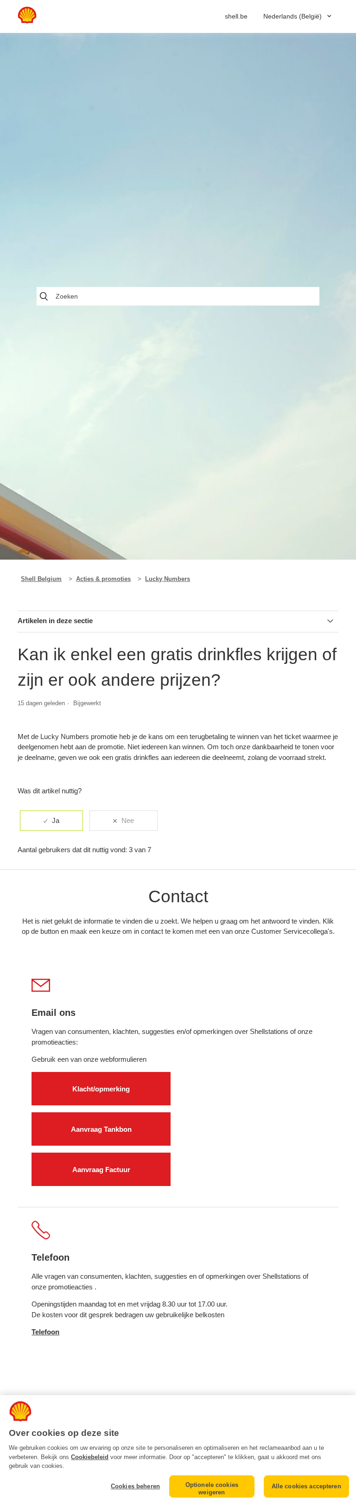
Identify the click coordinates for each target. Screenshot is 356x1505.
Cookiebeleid (89, 1457)
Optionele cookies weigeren (211, 1488)
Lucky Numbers (167, 578)
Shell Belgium (41, 578)
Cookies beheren (135, 1486)
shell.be (236, 16)
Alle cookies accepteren (306, 1486)
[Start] (27, 21)
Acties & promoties (103, 578)
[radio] (51, 820)
